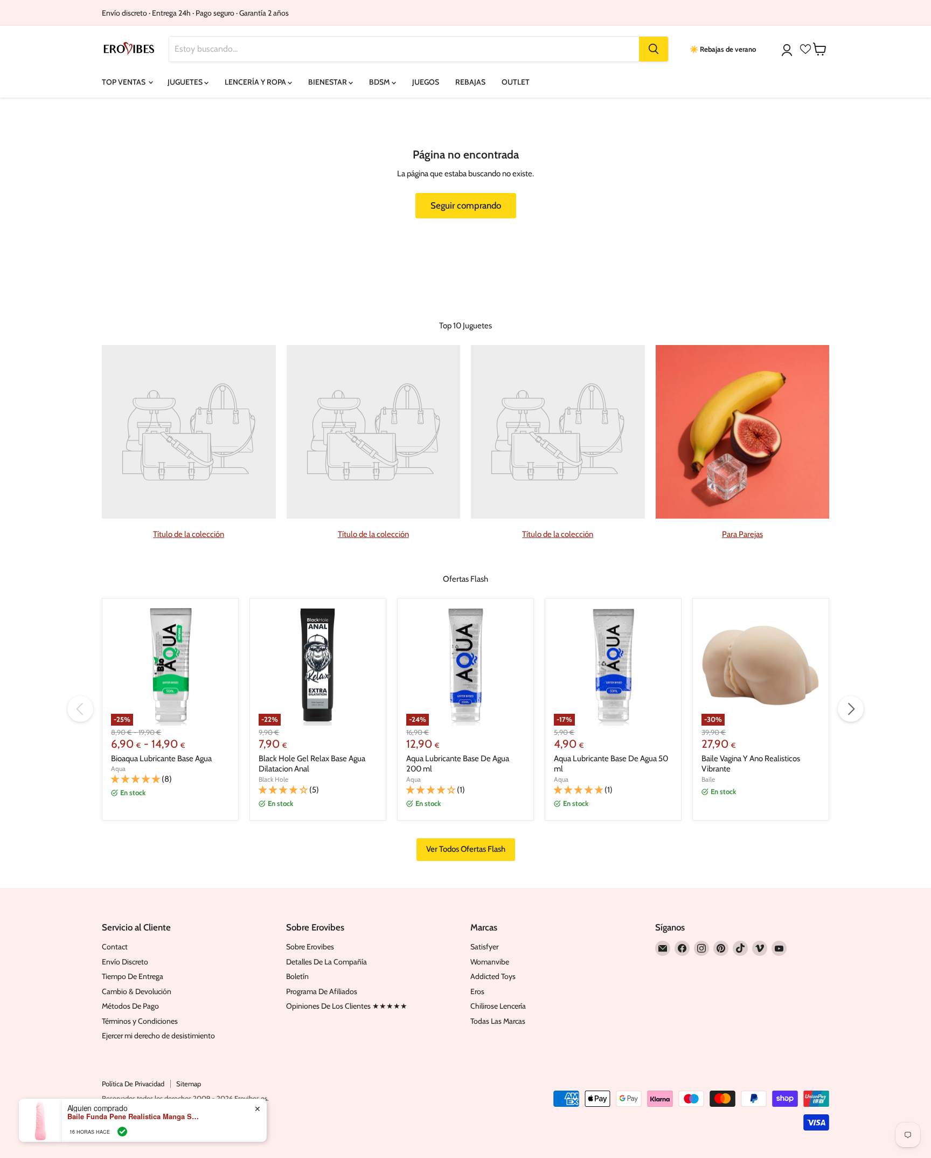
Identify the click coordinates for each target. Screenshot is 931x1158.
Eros (477, 991)
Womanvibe (489, 962)
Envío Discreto (125, 962)
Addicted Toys (493, 976)
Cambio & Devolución (136, 991)
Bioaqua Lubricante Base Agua (161, 758)
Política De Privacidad (133, 1083)
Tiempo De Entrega (132, 976)
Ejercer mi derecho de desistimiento (158, 1035)
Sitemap (188, 1083)
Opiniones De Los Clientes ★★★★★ (346, 1006)
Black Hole (273, 779)
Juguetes (186, 82)
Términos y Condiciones (140, 1021)
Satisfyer (484, 947)
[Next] (851, 709)
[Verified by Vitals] (122, 1131)
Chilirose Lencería (498, 1006)
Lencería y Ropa (256, 82)
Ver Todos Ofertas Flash (465, 849)
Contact (115, 947)
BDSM (380, 82)
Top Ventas (124, 82)
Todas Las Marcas (497, 1021)
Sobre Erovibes (310, 947)
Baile (708, 779)
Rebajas (470, 82)
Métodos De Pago (130, 1006)
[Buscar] (653, 49)
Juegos (425, 82)
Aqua (118, 768)
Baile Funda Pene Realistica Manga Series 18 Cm (134, 1116)
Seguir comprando (465, 205)
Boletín (297, 976)
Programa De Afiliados (321, 991)
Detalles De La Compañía (326, 962)
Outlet (516, 82)
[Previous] (80, 709)
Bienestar (328, 82)
